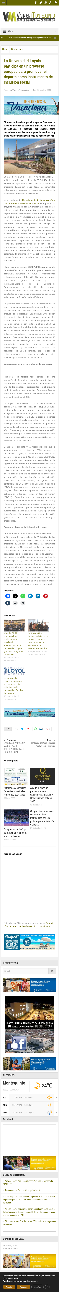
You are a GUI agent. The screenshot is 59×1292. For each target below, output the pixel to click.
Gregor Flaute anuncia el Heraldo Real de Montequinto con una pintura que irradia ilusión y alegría (42, 818)
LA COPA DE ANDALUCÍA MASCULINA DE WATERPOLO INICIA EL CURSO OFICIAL (14, 746)
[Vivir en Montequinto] (29, 16)
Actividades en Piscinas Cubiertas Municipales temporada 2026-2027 (15, 791)
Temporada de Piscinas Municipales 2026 (22, 1190)
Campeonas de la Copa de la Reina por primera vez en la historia (15, 833)
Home (5, 49)
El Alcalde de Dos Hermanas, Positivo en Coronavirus (43, 743)
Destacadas (17, 49)
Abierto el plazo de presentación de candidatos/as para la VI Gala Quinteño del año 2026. (41, 794)
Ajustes (37, 1287)
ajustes (34, 1281)
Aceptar (9, 1287)
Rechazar (23, 1287)
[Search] (52, 971)
